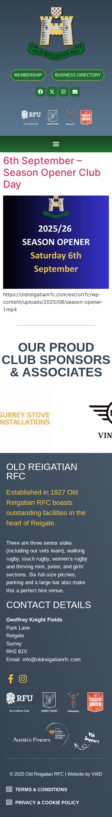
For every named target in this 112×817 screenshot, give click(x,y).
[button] (56, 144)
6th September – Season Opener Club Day (52, 173)
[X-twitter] (52, 92)
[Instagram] (63, 92)
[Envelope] (75, 92)
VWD (96, 774)
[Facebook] (40, 92)
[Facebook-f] (10, 678)
